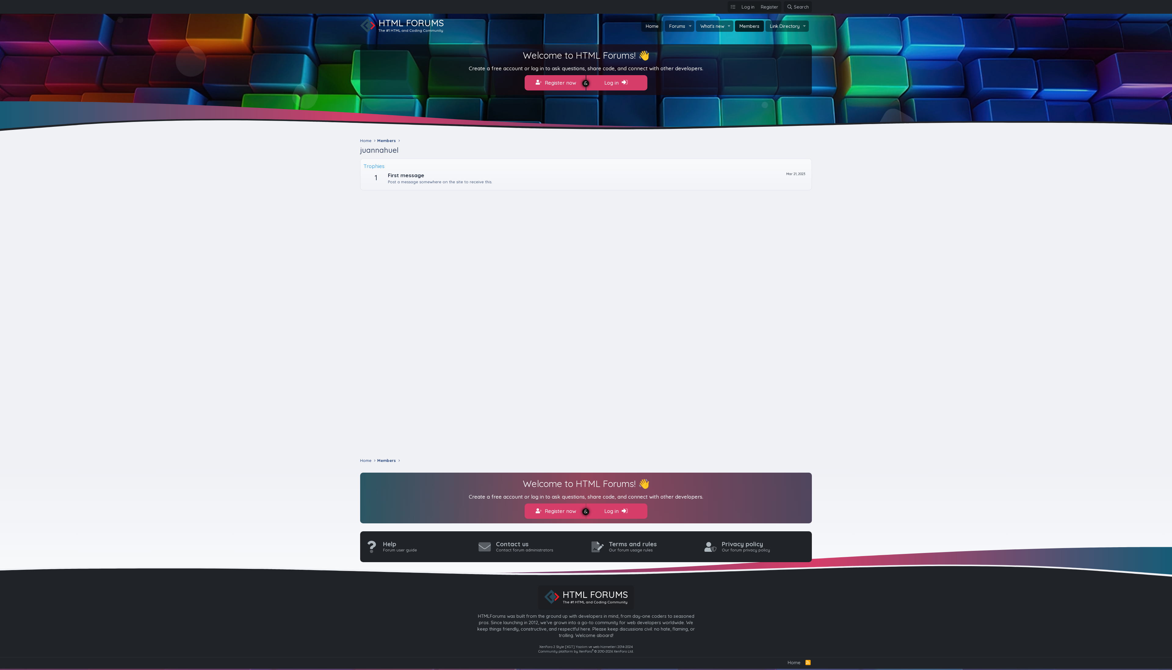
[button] (690, 26)
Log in (612, 82)
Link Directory (785, 26)
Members (749, 26)
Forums (677, 26)
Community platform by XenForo (586, 651)
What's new (712, 26)
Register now (559, 82)
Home (652, 26)
